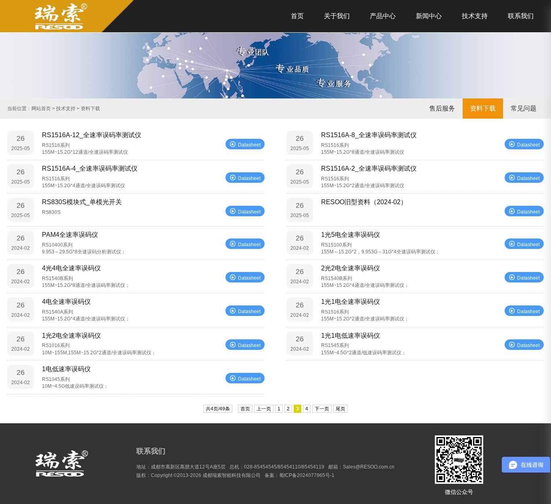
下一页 (322, 409)
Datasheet (249, 145)
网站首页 (41, 108)
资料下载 (483, 108)
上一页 (264, 409)
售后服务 (442, 108)
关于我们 (337, 16)
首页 (297, 16)
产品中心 (383, 16)
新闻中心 (429, 16)
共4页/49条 (218, 409)
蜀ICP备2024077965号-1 (306, 475)
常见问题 (523, 108)
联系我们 (521, 16)
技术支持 (475, 16)
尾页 (340, 409)
